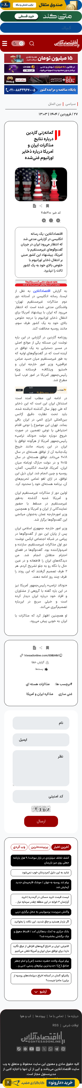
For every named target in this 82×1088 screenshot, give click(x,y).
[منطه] (41, 79)
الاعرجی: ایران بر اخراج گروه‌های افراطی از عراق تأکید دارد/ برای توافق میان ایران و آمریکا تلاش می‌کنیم (41, 948)
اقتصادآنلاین (41, 291)
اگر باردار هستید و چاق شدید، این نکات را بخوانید (41, 922)
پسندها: (39, 669)
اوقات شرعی (70, 1025)
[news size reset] (51, 220)
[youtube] (31, 1048)
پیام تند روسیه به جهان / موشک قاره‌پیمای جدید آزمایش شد (42, 884)
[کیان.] (41, 28)
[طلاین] (41, 68)
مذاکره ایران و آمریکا (39, 694)
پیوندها (40, 1016)
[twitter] (44, 1048)
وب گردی (19, 847)
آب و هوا (25, 1016)
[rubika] (25, 1048)
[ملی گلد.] (41, 16)
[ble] (19, 1048)
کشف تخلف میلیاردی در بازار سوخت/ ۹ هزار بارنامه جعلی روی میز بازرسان (41, 860)
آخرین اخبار (61, 847)
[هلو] (41, 283)
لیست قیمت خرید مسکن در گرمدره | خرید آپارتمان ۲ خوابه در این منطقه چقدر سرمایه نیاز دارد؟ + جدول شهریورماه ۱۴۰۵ (43, 900)
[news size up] (43, 220)
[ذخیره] (47, 205)
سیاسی (70, 104)
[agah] (41, 5)
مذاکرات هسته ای (38, 684)
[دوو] (41, 58)
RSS (56, 1025)
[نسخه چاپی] (34, 205)
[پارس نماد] (41, 89)
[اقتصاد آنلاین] (67, 43)
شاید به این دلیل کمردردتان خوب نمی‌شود (45, 873)
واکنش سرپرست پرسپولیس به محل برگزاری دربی (42, 912)
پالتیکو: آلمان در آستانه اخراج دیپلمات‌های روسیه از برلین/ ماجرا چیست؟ (41, 978)
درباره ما (73, 1016)
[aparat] (63, 1048)
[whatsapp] (50, 1048)
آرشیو (43, 991)
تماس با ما (56, 1016)
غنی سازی (65, 694)
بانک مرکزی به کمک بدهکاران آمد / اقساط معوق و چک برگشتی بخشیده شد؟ (41, 934)
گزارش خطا (38, 662)
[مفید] (41, 1083)
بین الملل (54, 104)
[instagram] (38, 1048)
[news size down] (58, 220)
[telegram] (57, 1048)
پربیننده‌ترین (39, 847)
